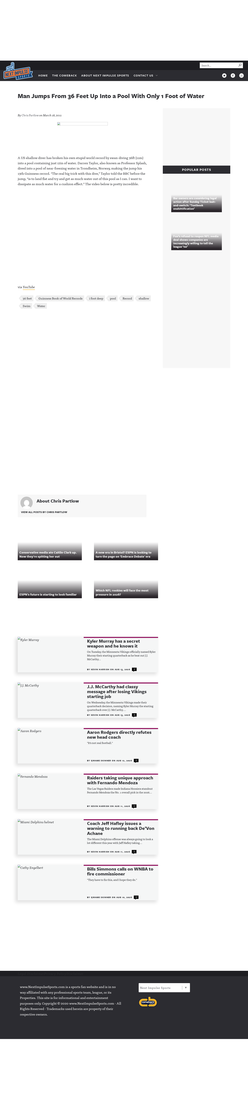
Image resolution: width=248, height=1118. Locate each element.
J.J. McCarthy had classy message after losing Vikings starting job (117, 691)
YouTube (29, 287)
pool (113, 298)
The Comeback (64, 75)
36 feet (27, 298)
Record (127, 298)
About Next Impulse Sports (105, 75)
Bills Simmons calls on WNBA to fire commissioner (120, 871)
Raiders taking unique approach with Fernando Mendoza (120, 780)
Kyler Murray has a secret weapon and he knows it (113, 644)
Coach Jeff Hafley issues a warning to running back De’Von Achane (120, 828)
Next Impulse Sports (155, 987)
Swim (26, 305)
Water (41, 305)
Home (43, 75)
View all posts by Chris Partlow (44, 512)
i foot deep (96, 298)
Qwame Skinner (101, 760)
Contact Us (144, 75)
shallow (144, 298)
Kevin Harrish (100, 669)
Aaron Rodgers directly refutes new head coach (119, 735)
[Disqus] (88, 356)
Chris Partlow (30, 115)
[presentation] (51, 654)
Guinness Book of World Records (60, 298)
